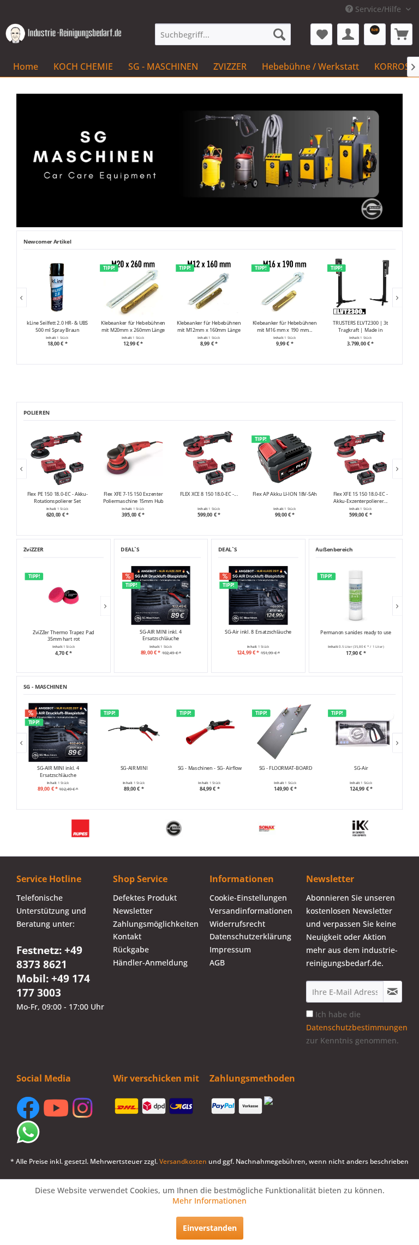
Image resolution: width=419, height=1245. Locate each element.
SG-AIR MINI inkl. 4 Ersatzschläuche (161, 635)
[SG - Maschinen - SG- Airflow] (134, 732)
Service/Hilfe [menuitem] (378, 9)
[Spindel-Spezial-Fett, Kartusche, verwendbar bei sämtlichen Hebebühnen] (360, 287)
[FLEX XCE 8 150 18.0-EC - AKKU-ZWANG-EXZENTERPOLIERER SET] (68, 458)
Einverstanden (210, 1228)
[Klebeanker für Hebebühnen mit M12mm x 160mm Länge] (133, 287)
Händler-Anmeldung (150, 962)
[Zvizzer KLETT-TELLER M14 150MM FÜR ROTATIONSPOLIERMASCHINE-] (371, 458)
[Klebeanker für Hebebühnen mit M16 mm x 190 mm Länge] (209, 287)
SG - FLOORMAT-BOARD (210, 768)
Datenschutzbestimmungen (357, 1027)
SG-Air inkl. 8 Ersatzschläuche (258, 632)
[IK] (95, 828)
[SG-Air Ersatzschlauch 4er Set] (362, 732)
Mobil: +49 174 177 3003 (53, 985)
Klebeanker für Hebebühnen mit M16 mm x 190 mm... (209, 326)
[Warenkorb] (401, 34)
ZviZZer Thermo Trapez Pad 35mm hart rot (63, 635)
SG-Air (286, 768)
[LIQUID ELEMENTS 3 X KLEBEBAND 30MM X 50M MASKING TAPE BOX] (295, 458)
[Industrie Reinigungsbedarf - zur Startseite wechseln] (63, 37)
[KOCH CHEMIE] (375, 828)
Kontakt (127, 936)
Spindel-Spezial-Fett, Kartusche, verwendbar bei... (360, 326)
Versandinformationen (251, 911)
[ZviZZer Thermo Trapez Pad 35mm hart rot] (63, 595)
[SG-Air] (286, 732)
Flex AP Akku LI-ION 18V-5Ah (143, 494)
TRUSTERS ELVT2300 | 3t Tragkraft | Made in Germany (284, 326)
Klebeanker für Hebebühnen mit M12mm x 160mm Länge (133, 326)
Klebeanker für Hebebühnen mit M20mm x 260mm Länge (57, 326)
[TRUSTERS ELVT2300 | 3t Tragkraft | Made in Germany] (285, 287)
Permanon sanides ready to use (355, 632)
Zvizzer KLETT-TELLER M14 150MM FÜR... (371, 497)
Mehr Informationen (209, 1200)
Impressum (230, 949)
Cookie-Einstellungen (248, 897)
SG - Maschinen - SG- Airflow (134, 768)
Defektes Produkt (145, 897)
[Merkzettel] (321, 34)
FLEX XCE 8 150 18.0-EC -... (68, 494)
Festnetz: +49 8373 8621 (49, 957)
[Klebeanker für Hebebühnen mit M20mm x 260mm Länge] (58, 287)
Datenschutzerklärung (250, 936)
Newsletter (133, 911)
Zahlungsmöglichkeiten (156, 924)
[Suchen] (279, 34)
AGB (217, 962)
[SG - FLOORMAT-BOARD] (210, 732)
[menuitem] (223, 34)
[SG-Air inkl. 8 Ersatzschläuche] (258, 595)
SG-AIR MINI (58, 768)
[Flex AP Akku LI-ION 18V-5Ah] (144, 458)
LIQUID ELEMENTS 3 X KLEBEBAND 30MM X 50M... (295, 497)
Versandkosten (183, 1161)
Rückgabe (131, 949)
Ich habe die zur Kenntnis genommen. (357, 1027)
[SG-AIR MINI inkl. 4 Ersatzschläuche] (160, 595)
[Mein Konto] (348, 34)
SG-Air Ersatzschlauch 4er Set (362, 771)
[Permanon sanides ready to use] (355, 595)
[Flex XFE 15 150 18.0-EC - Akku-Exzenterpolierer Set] (220, 458)
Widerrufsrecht (237, 924)
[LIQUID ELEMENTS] (189, 828)
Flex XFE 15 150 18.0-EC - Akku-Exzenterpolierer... (219, 497)
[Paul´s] (282, 828)
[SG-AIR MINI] (59, 732)
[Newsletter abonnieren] (392, 992)
